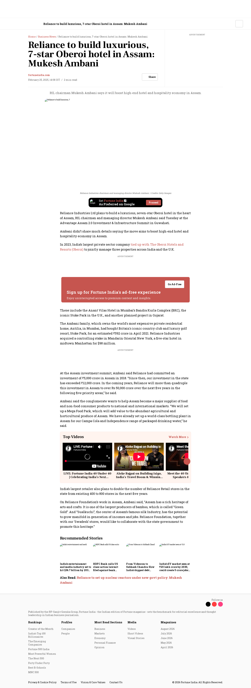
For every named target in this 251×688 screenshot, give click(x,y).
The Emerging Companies (37, 643)
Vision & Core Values (93, 682)
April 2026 (167, 647)
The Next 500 (36, 658)
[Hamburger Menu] (10, 23)
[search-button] (231, 24)
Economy (100, 638)
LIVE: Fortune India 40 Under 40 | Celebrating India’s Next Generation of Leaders (87, 477)
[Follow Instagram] (220, 604)
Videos (132, 628)
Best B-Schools (37, 667)
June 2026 (167, 638)
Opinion (99, 647)
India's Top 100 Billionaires (37, 635)
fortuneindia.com (39, 75)
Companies (68, 628)
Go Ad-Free (174, 284)
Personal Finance (105, 642)
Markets (99, 633)
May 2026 (166, 642)
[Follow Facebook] (202, 604)
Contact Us (115, 682)
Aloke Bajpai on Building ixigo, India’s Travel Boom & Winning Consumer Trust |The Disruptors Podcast (139, 479)
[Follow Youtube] (214, 604)
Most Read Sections (108, 622)
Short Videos (135, 633)
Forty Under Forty (39, 663)
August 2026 (168, 628)
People (65, 633)
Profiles (66, 622)
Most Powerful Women (42, 653)
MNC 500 (33, 672)
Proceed (153, 202)
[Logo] (26, 23)
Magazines (168, 622)
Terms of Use (69, 682)
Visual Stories (136, 638)
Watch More (177, 436)
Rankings (35, 622)
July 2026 (166, 633)
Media (132, 622)
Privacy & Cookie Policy (42, 682)
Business (99, 628)
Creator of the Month (40, 628)
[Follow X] (208, 604)
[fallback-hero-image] (75, 552)
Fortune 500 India (38, 649)
